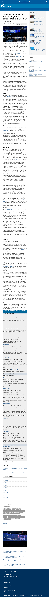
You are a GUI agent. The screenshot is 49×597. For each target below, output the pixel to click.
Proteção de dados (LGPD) (9, 590)
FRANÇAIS (15, 576)
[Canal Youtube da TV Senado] (14, 571)
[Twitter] (8, 571)
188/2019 (23, 249)
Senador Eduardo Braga (16, 508)
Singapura (17, 518)
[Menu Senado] (2, 1)
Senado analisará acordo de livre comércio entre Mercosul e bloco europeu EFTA (13, 560)
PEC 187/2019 (5, 487)
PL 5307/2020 (5, 497)
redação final (19, 56)
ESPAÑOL (10, 576)
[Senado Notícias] (6, 6)
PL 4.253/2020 (14, 369)
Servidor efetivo (7, 582)
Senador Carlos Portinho (7, 511)
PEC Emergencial (18, 53)
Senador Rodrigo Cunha (17, 515)
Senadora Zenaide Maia (7, 515)
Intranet (6, 579)
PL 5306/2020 (5, 495)
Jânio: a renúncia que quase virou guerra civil (36, 61)
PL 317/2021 (17, 159)
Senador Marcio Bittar (7, 513)
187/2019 (18, 251)
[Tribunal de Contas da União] (10, 574)
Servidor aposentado (8, 585)
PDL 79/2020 (10, 209)
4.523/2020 (14, 58)
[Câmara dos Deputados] (4, 574)
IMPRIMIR (6, 523)
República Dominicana (7, 519)
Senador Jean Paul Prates (7, 512)
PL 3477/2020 (6, 324)
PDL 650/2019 (6, 403)
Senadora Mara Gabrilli (7, 509)
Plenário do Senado (6, 506)
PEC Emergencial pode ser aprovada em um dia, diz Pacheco (14, 471)
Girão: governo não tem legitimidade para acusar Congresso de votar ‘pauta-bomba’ (13, 557)
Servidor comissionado (8, 584)
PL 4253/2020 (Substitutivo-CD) (8, 494)
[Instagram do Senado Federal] (11, 571)
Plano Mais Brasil (12, 518)
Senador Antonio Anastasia (17, 512)
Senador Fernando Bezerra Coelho (18, 511)
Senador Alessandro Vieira (16, 509)
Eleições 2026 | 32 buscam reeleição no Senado (37, 67)
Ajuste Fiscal (5, 518)
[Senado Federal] (24, 2)
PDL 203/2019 (6, 388)
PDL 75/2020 (6, 418)
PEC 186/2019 (12, 242)
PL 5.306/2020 (6, 344)
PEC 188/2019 (5, 489)
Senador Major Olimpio (7, 508)
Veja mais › (44, 78)
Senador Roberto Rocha (16, 513)
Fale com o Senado (9, 591)
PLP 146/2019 (11, 129)
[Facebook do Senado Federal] (5, 571)
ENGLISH (6, 576)
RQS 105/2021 (10, 96)
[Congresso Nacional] (7, 574)
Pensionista (6, 587)
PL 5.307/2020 (6, 357)
